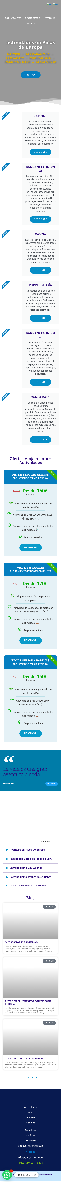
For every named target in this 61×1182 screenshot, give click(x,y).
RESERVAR (30, 547)
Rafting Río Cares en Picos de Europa (32, 858)
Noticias (50, 18)
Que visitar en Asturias (21, 942)
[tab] (30, 849)
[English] (50, 4)
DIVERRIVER (32, 18)
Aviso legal (30, 1130)
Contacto (31, 23)
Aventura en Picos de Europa (27, 849)
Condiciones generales (30, 1145)
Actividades (13, 18)
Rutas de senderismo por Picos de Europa (28, 1002)
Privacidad (30, 1140)
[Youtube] (30, 1152)
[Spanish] (56, 4)
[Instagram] (27, 1152)
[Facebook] (34, 1152)
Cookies (30, 1135)
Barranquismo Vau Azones (26, 867)
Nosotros (30, 1117)
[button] (7, 1175)
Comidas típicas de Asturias (24, 1058)
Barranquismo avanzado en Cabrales (32, 877)
